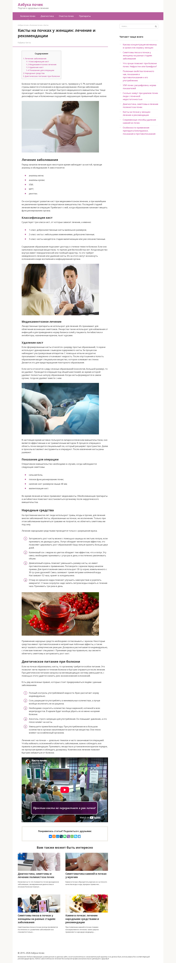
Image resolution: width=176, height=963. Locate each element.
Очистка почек (66, 16)
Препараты (85, 16)
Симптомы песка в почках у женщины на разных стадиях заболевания (137, 55)
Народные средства (33, 73)
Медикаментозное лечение (41, 64)
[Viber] (68, 836)
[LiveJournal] (61, 836)
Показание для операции (40, 70)
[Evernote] (64, 836)
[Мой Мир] (57, 836)
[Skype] (75, 836)
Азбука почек (30, 4)
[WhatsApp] (72, 836)
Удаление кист (35, 67)
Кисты (28, 42)
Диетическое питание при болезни (41, 76)
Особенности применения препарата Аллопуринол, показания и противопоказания (139, 130)
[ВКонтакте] (50, 836)
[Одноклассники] (54, 836)
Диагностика (47, 16)
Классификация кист (37, 61)
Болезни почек (27, 16)
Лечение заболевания (34, 58)
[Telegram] (79, 836)
